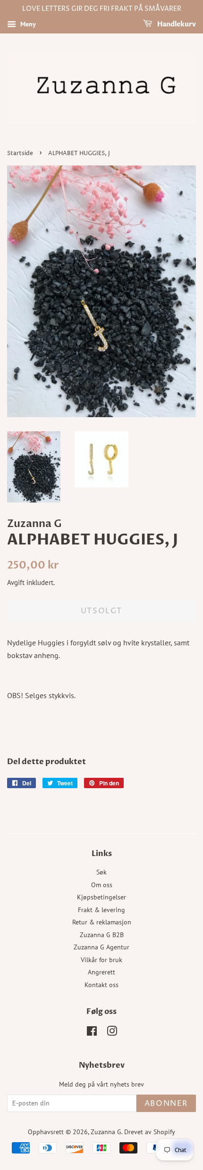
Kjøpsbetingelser (101, 897)
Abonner (166, 1103)
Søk (101, 872)
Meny (27, 24)
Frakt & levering (101, 910)
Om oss (101, 885)
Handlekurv (176, 24)
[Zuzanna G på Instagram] (112, 1033)
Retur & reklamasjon (101, 922)
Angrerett (101, 972)
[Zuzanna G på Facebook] (91, 1033)
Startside (20, 153)
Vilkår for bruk (101, 960)
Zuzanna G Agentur (101, 947)
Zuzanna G (106, 1132)
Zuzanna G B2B (102, 935)
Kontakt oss (101, 984)
